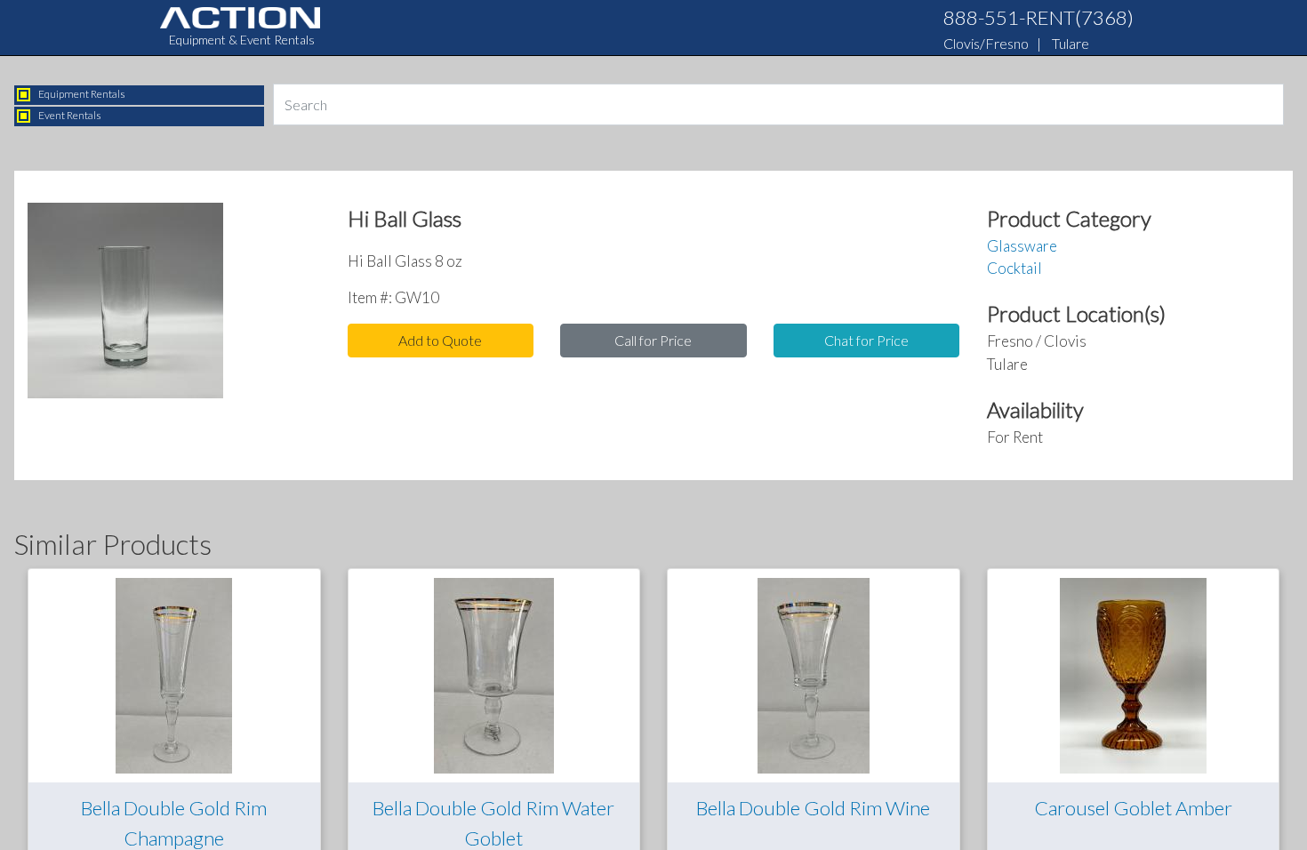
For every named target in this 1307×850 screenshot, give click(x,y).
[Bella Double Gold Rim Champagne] (174, 673)
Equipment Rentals (81, 93)
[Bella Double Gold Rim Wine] (814, 673)
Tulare (1070, 43)
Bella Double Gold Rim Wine (813, 808)
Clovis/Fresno (986, 43)
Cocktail (1014, 268)
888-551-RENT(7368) (1038, 17)
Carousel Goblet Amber (1133, 808)
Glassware (1022, 246)
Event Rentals (69, 115)
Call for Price (653, 340)
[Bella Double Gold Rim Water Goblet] (494, 673)
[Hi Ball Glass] (125, 305)
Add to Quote (440, 340)
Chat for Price (866, 340)
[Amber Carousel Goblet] (1133, 673)
